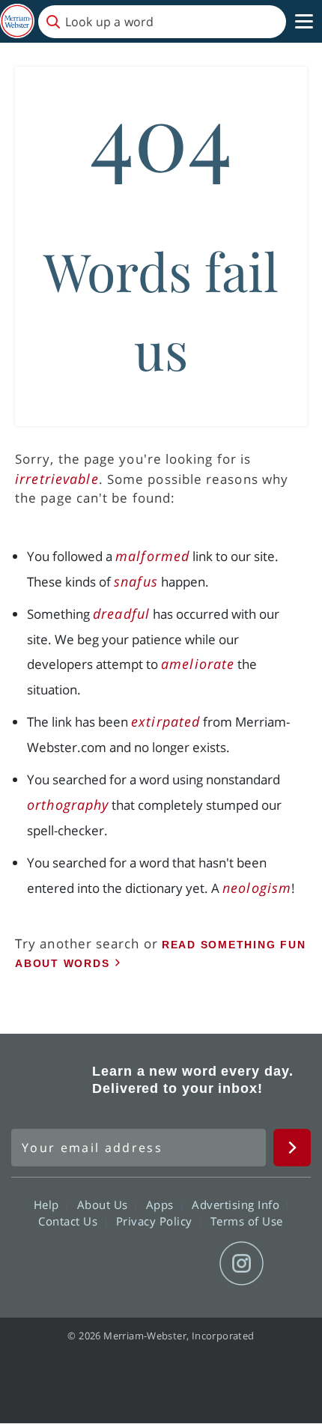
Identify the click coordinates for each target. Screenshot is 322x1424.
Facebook (80, 1263)
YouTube (187, 1263)
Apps (161, 1204)
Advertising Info (237, 1204)
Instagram (241, 1263)
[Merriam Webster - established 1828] (17, 21)
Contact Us (69, 1221)
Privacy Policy (156, 1221)
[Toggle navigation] (304, 21)
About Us (104, 1204)
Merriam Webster (49, 1079)
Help (48, 1204)
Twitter (134, 1263)
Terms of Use (246, 1221)
